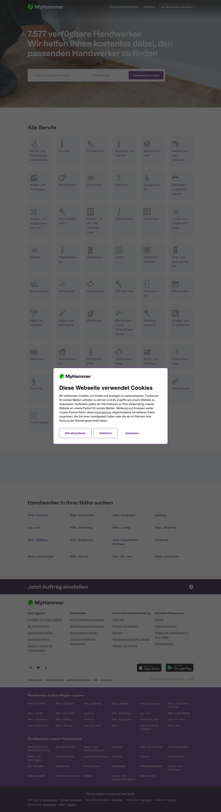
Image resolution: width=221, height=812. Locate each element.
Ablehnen (105, 433)
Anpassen (132, 433)
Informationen (102, 412)
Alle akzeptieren (75, 433)
